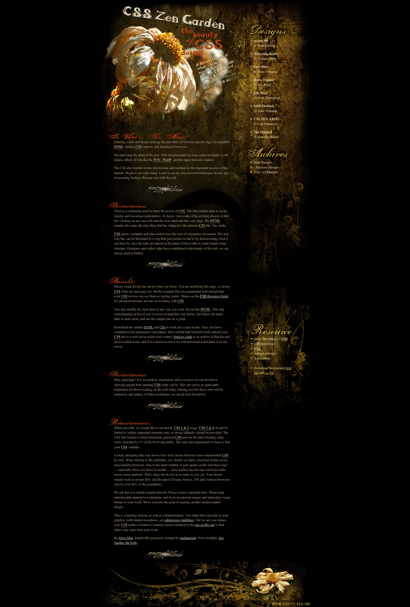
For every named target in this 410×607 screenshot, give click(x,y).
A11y (300, 603)
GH (307, 603)
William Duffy (267, 58)
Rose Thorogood (269, 97)
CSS (163, 327)
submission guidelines (179, 520)
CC (292, 603)
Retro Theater (264, 79)
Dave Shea (126, 537)
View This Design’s (271, 338)
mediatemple (188, 537)
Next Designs (264, 162)
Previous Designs (266, 167)
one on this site (204, 524)
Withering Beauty (266, 53)
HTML (148, 327)
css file (269, 372)
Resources (264, 343)
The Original (263, 132)
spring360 (261, 40)
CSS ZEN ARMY (266, 119)
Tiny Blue (261, 66)
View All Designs (266, 172)
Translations (262, 358)
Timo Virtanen (267, 71)
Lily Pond (261, 93)
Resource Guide (214, 296)
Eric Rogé (264, 84)
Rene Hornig (266, 45)
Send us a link (182, 336)
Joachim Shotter (268, 136)
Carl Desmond (267, 123)
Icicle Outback (264, 105)
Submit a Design (265, 353)
